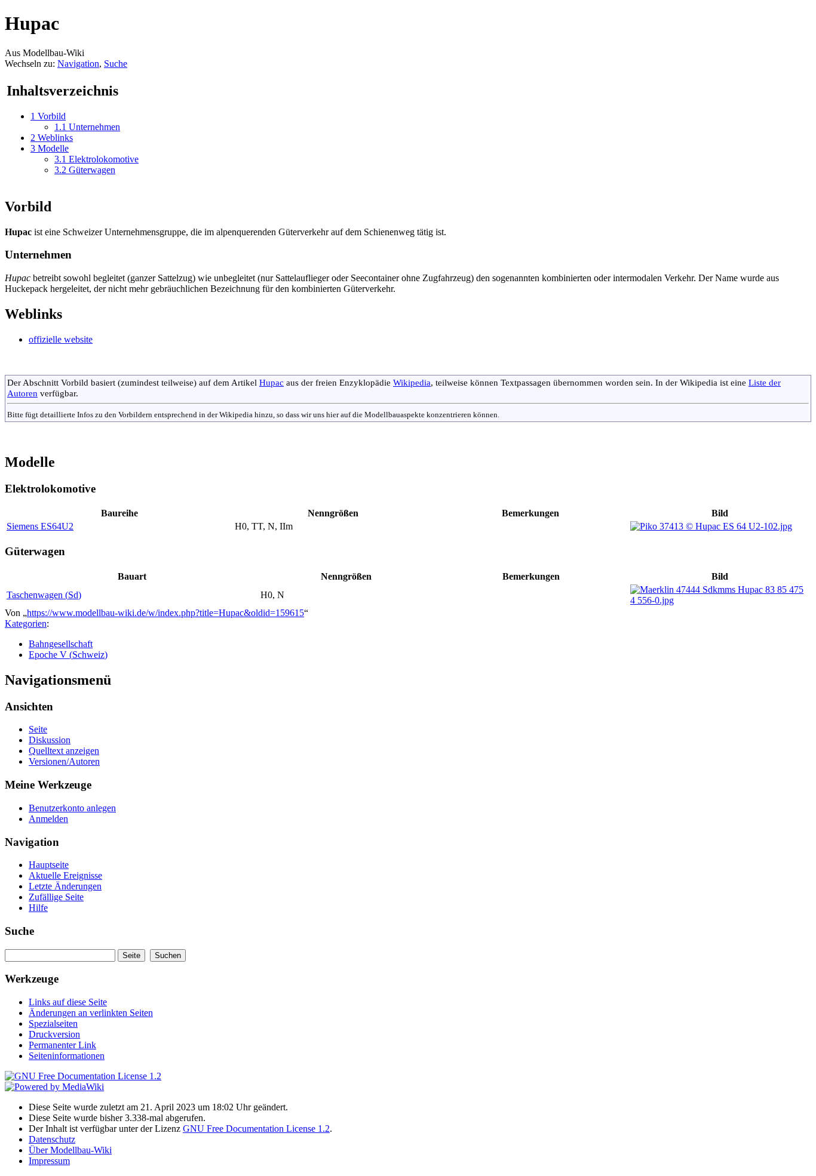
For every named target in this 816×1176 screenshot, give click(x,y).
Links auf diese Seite (68, 1002)
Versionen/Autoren (64, 761)
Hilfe (38, 908)
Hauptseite (49, 865)
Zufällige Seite (56, 897)
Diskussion (49, 740)
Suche (115, 64)
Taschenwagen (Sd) (44, 595)
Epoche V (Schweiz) (68, 654)
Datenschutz (52, 1139)
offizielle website (61, 339)
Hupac (271, 382)
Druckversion (54, 1034)
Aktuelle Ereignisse (65, 875)
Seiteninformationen (67, 1056)
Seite (38, 729)
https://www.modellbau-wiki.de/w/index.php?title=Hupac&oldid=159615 (165, 613)
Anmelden (48, 819)
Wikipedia (412, 382)
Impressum (49, 1161)
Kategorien (26, 623)
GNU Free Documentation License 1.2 (256, 1128)
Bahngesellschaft (61, 644)
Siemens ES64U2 (40, 526)
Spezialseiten (53, 1023)
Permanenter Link (62, 1045)
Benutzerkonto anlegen (72, 808)
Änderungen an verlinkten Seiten (91, 1013)
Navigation (78, 64)
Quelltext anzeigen (64, 751)
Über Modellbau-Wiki (70, 1150)
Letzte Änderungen (65, 886)
